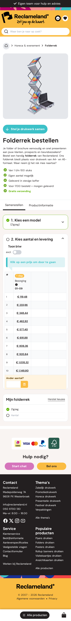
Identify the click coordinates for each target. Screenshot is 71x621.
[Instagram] (17, 520)
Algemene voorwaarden (31, 598)
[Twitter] (11, 520)
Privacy (53, 598)
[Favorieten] (65, 18)
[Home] (6, 45)
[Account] (58, 18)
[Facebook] (5, 520)
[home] (25, 18)
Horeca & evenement (27, 45)
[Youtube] (22, 520)
